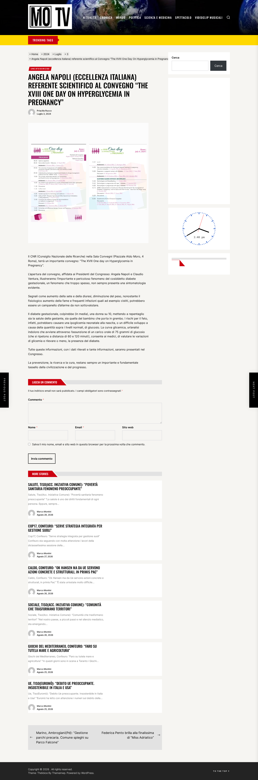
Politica (135, 17)
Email (79, 427)
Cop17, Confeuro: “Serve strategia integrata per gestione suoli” (65, 528)
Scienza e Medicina (158, 17)
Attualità (90, 17)
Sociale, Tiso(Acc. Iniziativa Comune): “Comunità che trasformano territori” (64, 606)
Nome (33, 427)
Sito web (127, 427)
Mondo (121, 17)
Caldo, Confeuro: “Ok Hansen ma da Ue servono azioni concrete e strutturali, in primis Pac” (64, 569)
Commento (36, 399)
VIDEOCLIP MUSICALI (208, 17)
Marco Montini (44, 511)
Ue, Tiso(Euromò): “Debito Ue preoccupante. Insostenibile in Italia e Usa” (61, 685)
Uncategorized (40, 69)
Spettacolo (183, 17)
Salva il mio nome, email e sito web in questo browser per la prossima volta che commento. (88, 444)
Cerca (175, 57)
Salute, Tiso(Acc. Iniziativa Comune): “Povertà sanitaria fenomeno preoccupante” (63, 486)
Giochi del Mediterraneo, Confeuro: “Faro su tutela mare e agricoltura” (62, 648)
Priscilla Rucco (44, 110)
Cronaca (106, 17)
